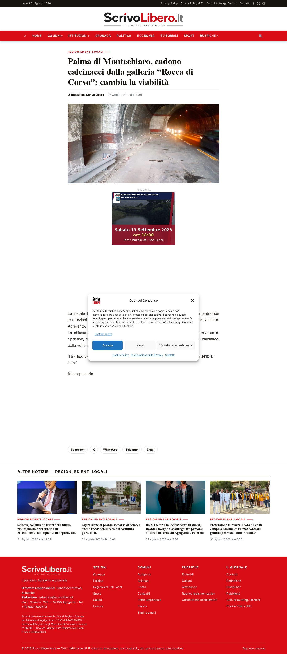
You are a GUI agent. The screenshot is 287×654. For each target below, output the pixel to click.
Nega (140, 345)
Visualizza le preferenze (175, 345)
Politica (124, 35)
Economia (145, 35)
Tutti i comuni (147, 612)
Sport (189, 35)
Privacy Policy (169, 3)
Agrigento (144, 574)
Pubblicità (233, 593)
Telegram (132, 449)
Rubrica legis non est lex (198, 593)
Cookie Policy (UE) (192, 3)
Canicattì (144, 593)
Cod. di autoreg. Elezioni (222, 3)
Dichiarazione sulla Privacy (147, 355)
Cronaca (103, 35)
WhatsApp (110, 449)
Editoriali (169, 35)
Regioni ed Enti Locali (85, 51)
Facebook (77, 449)
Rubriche (208, 35)
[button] (192, 301)
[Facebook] (253, 3)
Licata (142, 587)
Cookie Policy (120, 355)
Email (150, 449)
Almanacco (189, 587)
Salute (97, 600)
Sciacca (143, 580)
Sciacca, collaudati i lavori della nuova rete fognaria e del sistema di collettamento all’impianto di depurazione (46, 529)
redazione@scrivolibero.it (55, 597)
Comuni (54, 35)
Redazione (233, 580)
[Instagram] (263, 3)
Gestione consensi (254, 648)
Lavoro (98, 606)
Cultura (187, 580)
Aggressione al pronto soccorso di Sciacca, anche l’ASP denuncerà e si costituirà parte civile (111, 529)
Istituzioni (77, 35)
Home (37, 35)
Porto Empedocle (149, 600)
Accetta (107, 345)
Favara (142, 606)
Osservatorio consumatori (199, 600)
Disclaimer (233, 587)
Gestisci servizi (103, 334)
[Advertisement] (143, 278)
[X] (258, 3)
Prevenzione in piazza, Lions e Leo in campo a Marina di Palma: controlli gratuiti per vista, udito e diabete (236, 529)
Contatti (170, 355)
